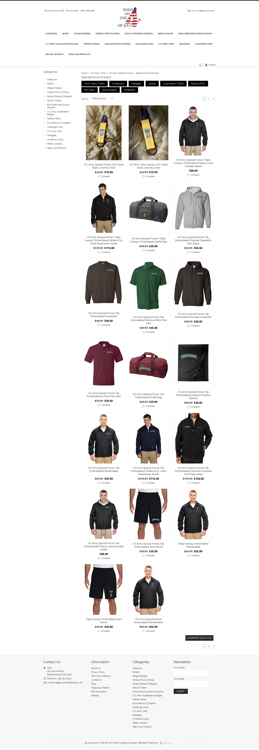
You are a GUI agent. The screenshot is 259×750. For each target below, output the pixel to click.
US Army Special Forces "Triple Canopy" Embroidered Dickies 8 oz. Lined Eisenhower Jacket (103, 240)
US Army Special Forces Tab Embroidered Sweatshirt (103, 315)
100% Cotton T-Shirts (94, 83)
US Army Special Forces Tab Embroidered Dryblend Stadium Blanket (193, 395)
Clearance (51, 33)
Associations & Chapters (118, 44)
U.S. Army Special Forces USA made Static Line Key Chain (104, 166)
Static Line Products (79, 54)
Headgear (184, 44)
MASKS (65, 33)
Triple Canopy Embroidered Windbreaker (193, 545)
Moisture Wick (198, 83)
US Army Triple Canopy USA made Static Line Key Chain (148, 166)
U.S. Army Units (166, 44)
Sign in (190, 10)
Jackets (152, 83)
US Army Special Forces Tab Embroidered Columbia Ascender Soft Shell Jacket (193, 471)
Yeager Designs (82, 33)
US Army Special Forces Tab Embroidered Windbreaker (103, 469)
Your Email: (179, 679)
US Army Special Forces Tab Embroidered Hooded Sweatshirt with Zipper (193, 240)
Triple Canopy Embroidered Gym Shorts (104, 621)
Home (84, 73)
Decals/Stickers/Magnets (139, 33)
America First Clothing (107, 33)
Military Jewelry (55, 54)
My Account (72, 10)
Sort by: (85, 99)
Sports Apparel (109, 90)
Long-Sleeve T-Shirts (173, 83)
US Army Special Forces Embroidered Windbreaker (148, 621)
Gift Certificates (87, 10)
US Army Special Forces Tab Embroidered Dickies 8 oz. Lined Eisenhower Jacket (148, 471)
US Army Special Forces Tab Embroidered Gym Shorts (148, 545)
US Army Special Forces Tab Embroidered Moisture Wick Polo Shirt (148, 320)
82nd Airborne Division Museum (195, 33)
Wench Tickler (165, 33)
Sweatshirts (129, 90)
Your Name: (179, 667)
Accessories (118, 83)
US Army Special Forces (121, 73)
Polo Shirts (89, 90)
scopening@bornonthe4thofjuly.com (65, 682)
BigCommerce (167, 743)
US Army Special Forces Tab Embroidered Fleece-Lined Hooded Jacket (104, 546)
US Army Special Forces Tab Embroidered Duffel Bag (148, 396)
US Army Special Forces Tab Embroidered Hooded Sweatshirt (193, 315)
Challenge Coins (144, 44)
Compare (105, 176)
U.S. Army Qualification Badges (62, 44)
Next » (214, 100)
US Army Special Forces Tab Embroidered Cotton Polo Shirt (104, 395)
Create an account (206, 10)
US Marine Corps (204, 44)
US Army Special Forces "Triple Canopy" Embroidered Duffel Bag (148, 240)
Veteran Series (91, 44)
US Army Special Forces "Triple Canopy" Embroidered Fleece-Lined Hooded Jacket (193, 163)
